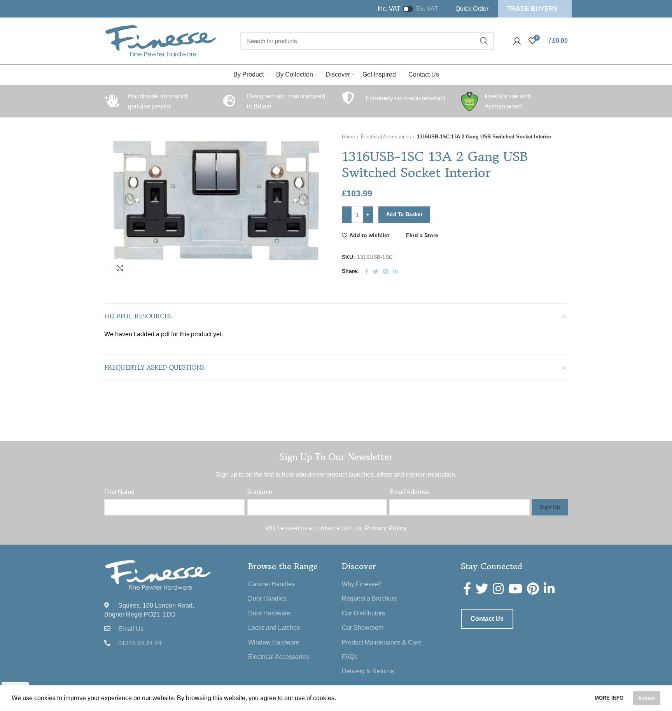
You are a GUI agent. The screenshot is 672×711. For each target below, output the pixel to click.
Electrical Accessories (386, 137)
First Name (119, 492)
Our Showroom (362, 627)
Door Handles (267, 598)
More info (609, 698)
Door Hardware (269, 613)
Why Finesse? (362, 584)
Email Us (131, 628)
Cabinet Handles (271, 584)
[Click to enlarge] (120, 268)
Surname (259, 492)
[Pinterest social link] (386, 271)
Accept (646, 698)
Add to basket (404, 214)
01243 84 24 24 (139, 643)
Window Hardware (273, 642)
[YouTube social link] (515, 588)
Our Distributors (363, 613)
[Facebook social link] (366, 271)
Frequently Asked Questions (154, 367)
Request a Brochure (369, 598)
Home (348, 137)
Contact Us (487, 618)
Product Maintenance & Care (382, 642)
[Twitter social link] (376, 271)
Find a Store (422, 235)
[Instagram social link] (498, 588)
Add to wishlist (369, 235)
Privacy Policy (386, 528)
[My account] (517, 41)
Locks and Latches (274, 627)
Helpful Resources (138, 316)
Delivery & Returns (368, 671)
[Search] (483, 41)
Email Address (409, 492)
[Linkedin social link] (395, 271)
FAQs (349, 656)
